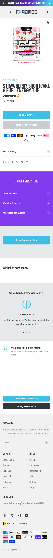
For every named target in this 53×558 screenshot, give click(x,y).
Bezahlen (7, 470)
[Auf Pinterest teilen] (22, 162)
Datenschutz (35, 470)
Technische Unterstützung (26, 398)
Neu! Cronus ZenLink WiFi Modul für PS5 (26, 3)
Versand (7, 476)
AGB (31, 476)
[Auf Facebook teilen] (12, 162)
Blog (31, 487)
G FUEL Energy (10, 80)
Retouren (7, 482)
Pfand (32, 459)
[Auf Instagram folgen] (19, 515)
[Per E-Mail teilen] (26, 162)
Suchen (6, 465)
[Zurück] (3, 3)
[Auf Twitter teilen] (17, 162)
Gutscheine (8, 459)
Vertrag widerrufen (25, 406)
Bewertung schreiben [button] (26, 240)
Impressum (34, 465)
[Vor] (49, 3)
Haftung (33, 482)
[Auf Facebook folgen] (5, 515)
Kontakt (6, 487)
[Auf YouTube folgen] (26, 515)
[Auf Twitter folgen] (12, 515)
